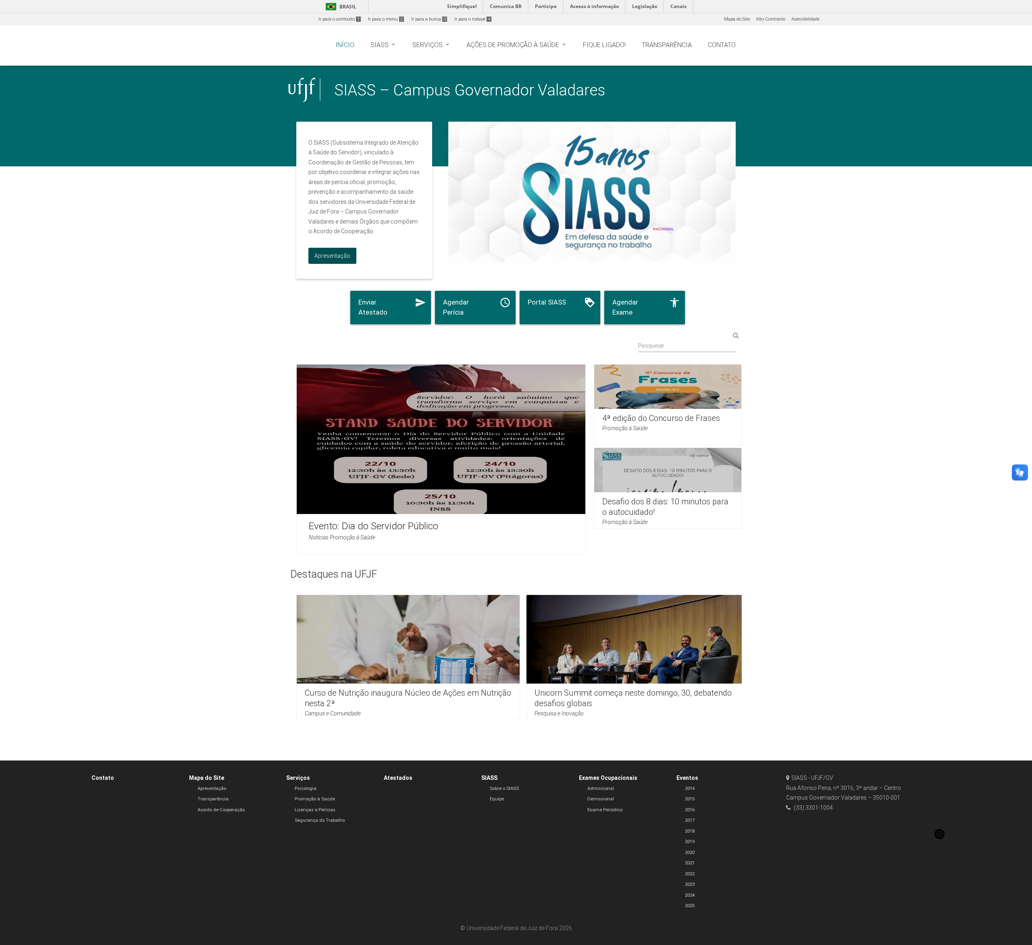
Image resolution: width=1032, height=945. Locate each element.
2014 (690, 788)
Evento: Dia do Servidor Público (373, 525)
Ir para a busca (428, 19)
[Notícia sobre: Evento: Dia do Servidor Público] (441, 459)
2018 (690, 831)
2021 (690, 863)
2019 (690, 841)
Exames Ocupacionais (608, 778)
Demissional (600, 799)
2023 (690, 884)
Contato (103, 778)
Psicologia (305, 788)
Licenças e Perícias (315, 809)
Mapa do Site (737, 19)
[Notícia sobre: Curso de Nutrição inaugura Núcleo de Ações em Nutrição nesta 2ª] (408, 657)
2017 (690, 820)
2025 (690, 905)
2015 (690, 799)
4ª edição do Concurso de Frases (661, 418)
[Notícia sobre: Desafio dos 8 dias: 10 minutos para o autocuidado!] (667, 488)
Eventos (687, 778)
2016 (690, 809)
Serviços (298, 778)
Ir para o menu (385, 19)
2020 (690, 852)
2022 (690, 874)
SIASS (489, 778)
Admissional (600, 788)
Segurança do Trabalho (320, 820)
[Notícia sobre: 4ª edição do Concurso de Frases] (667, 405)
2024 (690, 895)
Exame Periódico (604, 809)
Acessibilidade (805, 19)
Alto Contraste (770, 19)
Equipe (497, 799)
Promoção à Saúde (315, 799)
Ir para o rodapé (472, 19)
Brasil (339, 6)
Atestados (398, 778)
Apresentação (212, 788)
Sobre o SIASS (504, 788)
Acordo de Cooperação (221, 809)
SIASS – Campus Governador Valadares (469, 90)
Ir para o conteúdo (339, 19)
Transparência (213, 799)
